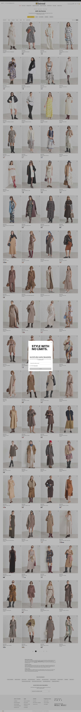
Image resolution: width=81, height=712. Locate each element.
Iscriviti (40, 368)
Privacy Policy (36, 365)
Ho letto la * (34, 365)
